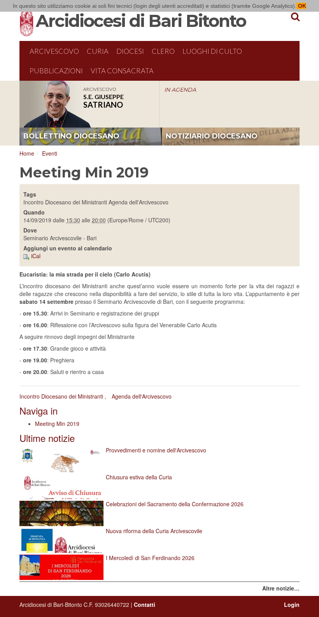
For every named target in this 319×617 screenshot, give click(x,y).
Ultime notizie (47, 438)
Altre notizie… (281, 588)
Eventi (49, 153)
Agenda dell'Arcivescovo (142, 396)
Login (292, 604)
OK (301, 6)
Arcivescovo (54, 51)
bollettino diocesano (71, 136)
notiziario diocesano (212, 136)
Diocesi (130, 51)
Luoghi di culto (212, 51)
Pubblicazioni (56, 70)
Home (26, 153)
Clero (163, 51)
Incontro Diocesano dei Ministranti (61, 396)
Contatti (144, 604)
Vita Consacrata (122, 70)
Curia (98, 51)
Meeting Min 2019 (57, 423)
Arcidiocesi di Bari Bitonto (141, 20)
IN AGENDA (180, 89)
